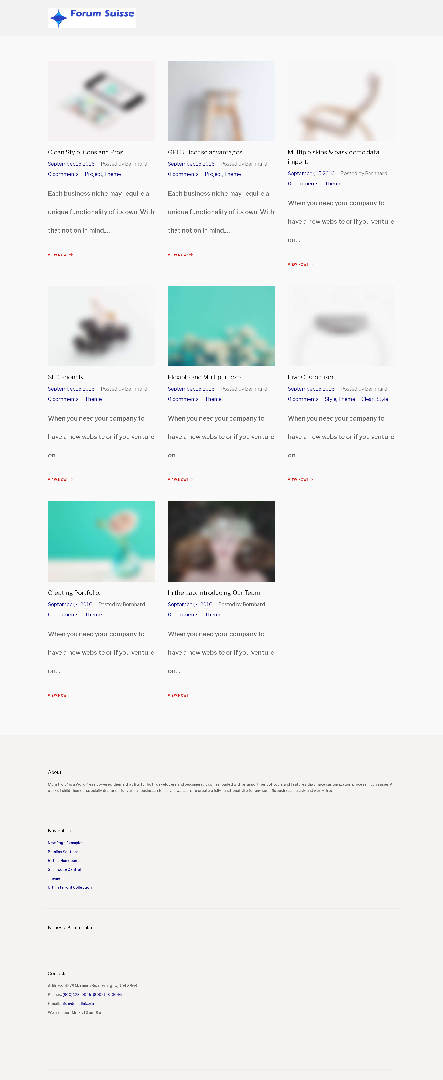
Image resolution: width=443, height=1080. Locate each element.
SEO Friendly (66, 377)
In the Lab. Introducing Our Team (214, 592)
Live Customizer (311, 377)
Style (330, 399)
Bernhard (136, 164)
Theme (112, 174)
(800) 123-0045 (77, 994)
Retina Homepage (64, 860)
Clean (368, 399)
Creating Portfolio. (74, 592)
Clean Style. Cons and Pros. (86, 152)
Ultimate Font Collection (70, 887)
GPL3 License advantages (205, 152)
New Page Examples (66, 843)
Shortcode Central (64, 869)
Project (93, 174)
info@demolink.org (77, 1003)
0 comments (63, 174)
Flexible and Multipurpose (204, 377)
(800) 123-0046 (107, 994)
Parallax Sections (63, 852)
